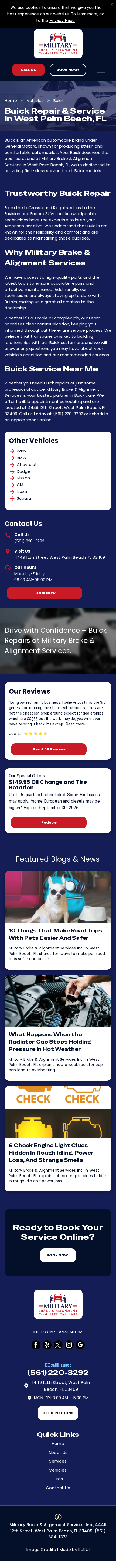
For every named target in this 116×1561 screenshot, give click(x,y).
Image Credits (41, 1549)
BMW (21, 458)
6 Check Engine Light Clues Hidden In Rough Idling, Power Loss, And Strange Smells (51, 1152)
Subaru (24, 498)
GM (20, 485)
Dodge (23, 471)
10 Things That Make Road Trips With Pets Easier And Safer (56, 934)
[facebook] (36, 1344)
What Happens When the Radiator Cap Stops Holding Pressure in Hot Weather (50, 1041)
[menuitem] (58, 1443)
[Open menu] (101, 70)
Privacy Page (62, 20)
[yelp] (47, 1344)
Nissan (23, 478)
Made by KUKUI (75, 1549)
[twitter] (58, 1344)
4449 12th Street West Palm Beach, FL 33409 (59, 557)
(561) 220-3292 (29, 541)
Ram (21, 451)
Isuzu (22, 491)
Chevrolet (27, 464)
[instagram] (69, 1344)
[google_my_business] (80, 1344)
